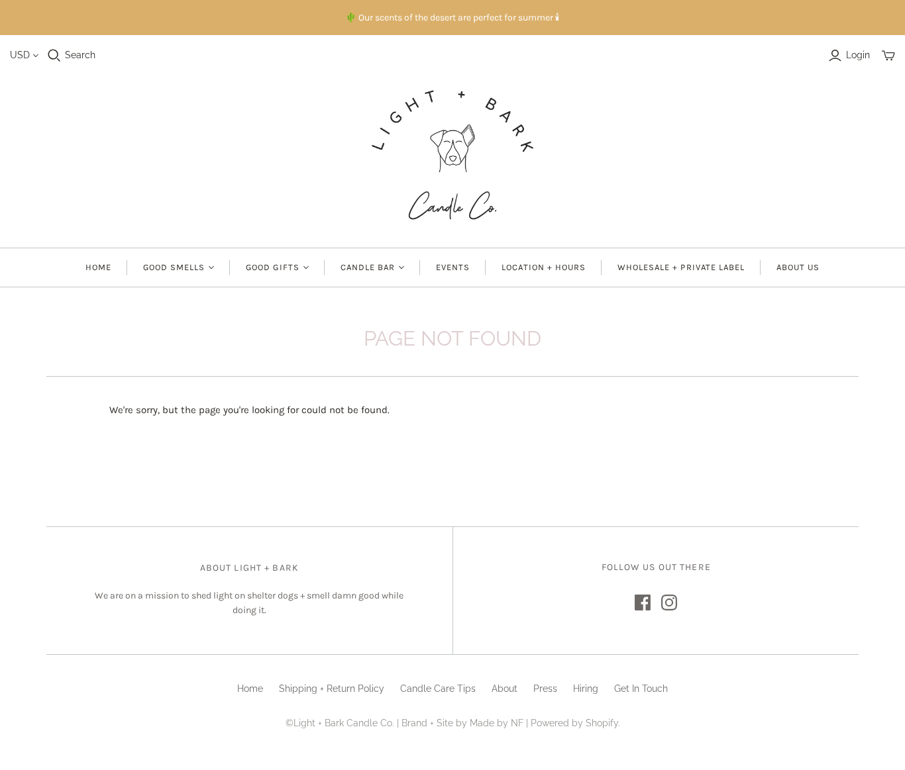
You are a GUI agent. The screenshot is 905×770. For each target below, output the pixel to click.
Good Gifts (272, 267)
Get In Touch (641, 688)
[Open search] (54, 55)
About (504, 688)
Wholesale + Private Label (681, 267)
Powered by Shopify (574, 723)
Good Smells (174, 267)
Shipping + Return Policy (331, 688)
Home (98, 267)
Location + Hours (544, 267)
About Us (798, 267)
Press (545, 688)
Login (858, 55)
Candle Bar (368, 267)
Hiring (585, 688)
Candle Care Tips (438, 688)
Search (80, 55)
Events (453, 267)
